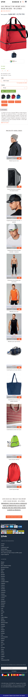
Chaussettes (3, 590)
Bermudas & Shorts (5, 567)
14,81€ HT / (12, 14)
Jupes (2, 615)
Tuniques (3, 656)
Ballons (2, 563)
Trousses (2, 652)
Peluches (2, 631)
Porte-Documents (4, 636)
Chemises (3, 594)
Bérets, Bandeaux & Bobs (6, 565)
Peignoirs (3, 629)
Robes (2, 642)
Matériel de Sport (4, 622)
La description (4, 109)
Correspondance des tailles (22, 82)
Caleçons (2, 578)
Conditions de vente (5, 547)
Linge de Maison (4, 617)
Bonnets (2, 572)
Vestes (2, 658)
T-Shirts (2, 654)
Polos (2, 635)
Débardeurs (3, 601)
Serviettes (3, 647)
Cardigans (3, 579)
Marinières (3, 620)
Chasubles (3, 588)
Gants (2, 608)
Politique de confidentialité (6, 550)
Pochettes (3, 633)
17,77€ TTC (21, 14)
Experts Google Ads (5, 554)
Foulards (2, 606)
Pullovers (3, 638)
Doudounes (3, 603)
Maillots (2, 619)
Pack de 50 (11, 101)
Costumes (3, 597)
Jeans (2, 613)
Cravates (2, 599)
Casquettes (3, 583)
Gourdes (2, 611)
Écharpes (2, 604)
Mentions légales (4, 549)
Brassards (3, 574)
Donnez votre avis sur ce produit (14, 516)
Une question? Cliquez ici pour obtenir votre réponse (14, 695)
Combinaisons (3, 595)
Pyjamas (2, 640)
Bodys (2, 570)
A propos (2, 543)
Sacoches (2, 644)
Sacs (2, 645)
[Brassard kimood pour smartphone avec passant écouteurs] (14, 175)
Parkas (2, 627)
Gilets (2, 610)
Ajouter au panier (8, 91)
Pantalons (3, 624)
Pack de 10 (4, 101)
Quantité (3, 68)
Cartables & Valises (4, 581)
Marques (2, 562)
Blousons (2, 569)
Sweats (2, 649)
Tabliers (2, 651)
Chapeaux (3, 587)
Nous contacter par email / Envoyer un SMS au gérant (11, 552)
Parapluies (3, 626)
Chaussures (3, 592)
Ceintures (3, 585)
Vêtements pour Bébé (5, 660)
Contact (2, 545)
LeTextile (3, 1)
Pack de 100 (18, 101)
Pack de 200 (4, 104)
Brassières (3, 576)
